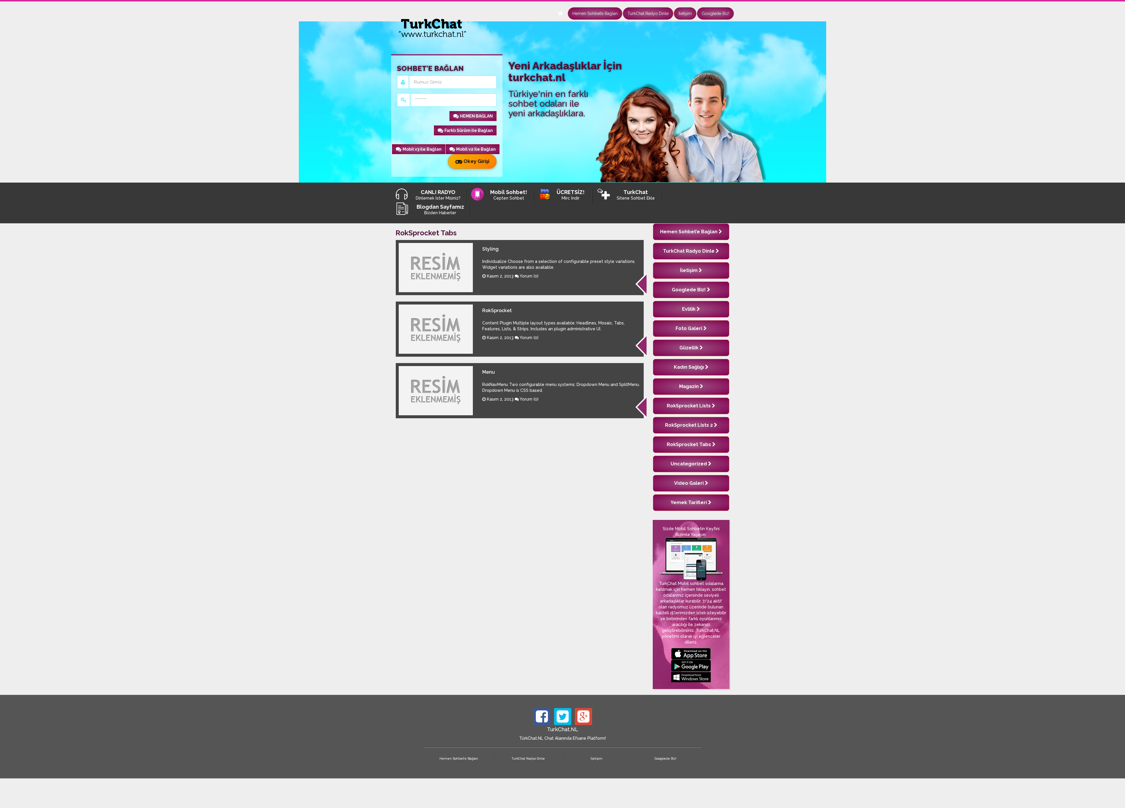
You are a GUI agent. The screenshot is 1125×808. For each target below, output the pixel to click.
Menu (488, 372)
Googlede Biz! (715, 13)
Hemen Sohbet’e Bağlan (595, 13)
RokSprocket (497, 310)
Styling (490, 249)
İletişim (685, 13)
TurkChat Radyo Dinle (648, 13)
